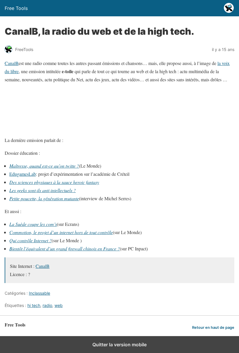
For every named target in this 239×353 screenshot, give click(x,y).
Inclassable (39, 293)
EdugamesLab (22, 174)
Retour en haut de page (213, 327)
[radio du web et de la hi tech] (96, 127)
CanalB (12, 63)
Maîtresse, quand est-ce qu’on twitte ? (44, 166)
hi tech (33, 305)
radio (47, 305)
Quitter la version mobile (119, 344)
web (59, 305)
